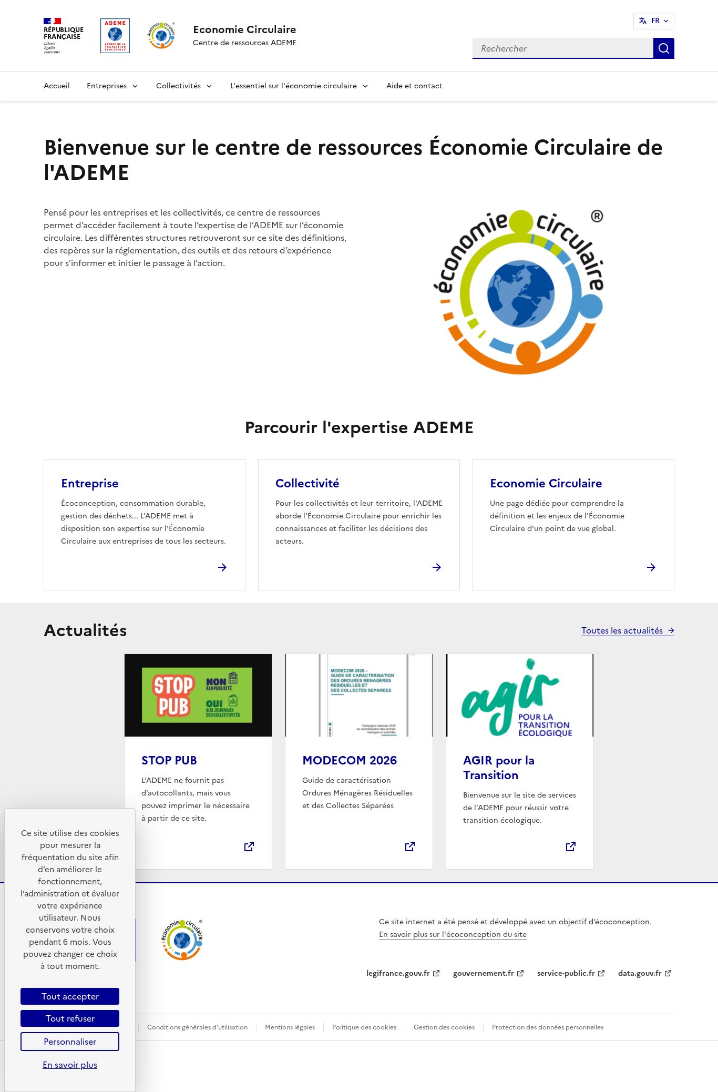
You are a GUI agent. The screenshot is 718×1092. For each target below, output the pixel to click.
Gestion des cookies (444, 1027)
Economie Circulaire (546, 483)
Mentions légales (290, 1027)
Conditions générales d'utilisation (197, 1027)
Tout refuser (70, 1018)
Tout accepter (70, 996)
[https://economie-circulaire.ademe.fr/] (182, 958)
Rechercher (663, 48)
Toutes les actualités (622, 630)
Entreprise (90, 483)
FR (655, 20)
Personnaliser (70, 1041)
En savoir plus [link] (70, 1064)
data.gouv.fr (640, 973)
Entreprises (107, 85)
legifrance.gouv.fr (398, 973)
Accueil (57, 85)
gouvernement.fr (483, 973)
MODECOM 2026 (349, 760)
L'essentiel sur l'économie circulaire (293, 85)
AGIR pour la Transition (499, 768)
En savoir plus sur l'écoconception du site (453, 934)
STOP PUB (169, 760)
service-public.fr (566, 973)
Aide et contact (414, 85)
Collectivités (178, 85)
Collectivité (307, 483)
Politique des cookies (364, 1027)
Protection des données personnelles (547, 1027)
